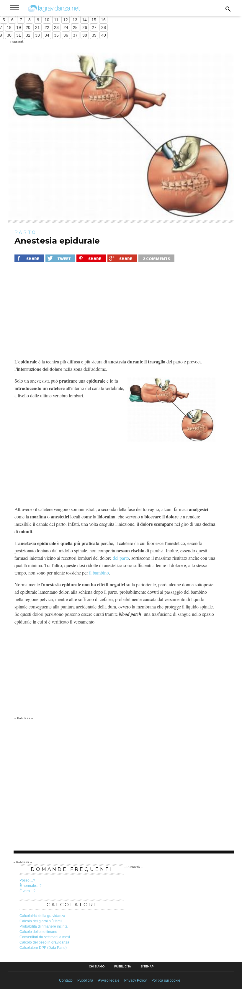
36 (65, 35)
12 (65, 19)
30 (9, 35)
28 (103, 27)
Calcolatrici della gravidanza (42, 916)
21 (37, 27)
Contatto (66, 980)
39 (94, 35)
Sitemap (147, 966)
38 (84, 35)
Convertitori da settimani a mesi (44, 937)
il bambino (99, 572)
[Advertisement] (115, 313)
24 (65, 27)
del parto (121, 558)
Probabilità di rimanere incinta (43, 926)
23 (56, 27)
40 (103, 35)
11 (56, 19)
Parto (25, 232)
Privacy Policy (135, 980)
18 (9, 27)
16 (103, 19)
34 (47, 35)
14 (84, 19)
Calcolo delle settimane (38, 932)
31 (18, 35)
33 (37, 35)
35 (56, 35)
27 (94, 27)
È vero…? (27, 891)
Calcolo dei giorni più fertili (40, 921)
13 (75, 19)
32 (28, 35)
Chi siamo (96, 966)
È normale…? (30, 886)
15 (93, 19)
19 (18, 27)
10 (47, 19)
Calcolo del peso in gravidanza (44, 942)
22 (47, 27)
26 (84, 27)
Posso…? (27, 880)
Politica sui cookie (165, 980)
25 (75, 27)
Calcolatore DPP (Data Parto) (43, 948)
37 (75, 35)
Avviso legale (109, 980)
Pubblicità (122, 966)
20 (28, 27)
